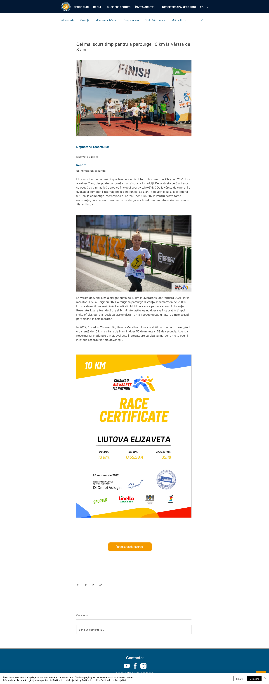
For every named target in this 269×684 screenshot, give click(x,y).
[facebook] (135, 666)
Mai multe (177, 20)
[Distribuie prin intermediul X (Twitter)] (85, 584)
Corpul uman (131, 20)
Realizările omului (155, 20)
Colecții (84, 20)
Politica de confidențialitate (114, 680)
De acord (254, 678)
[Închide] (265, 679)
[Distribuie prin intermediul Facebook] (77, 584)
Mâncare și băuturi (106, 20)
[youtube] (127, 666)
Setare (239, 678)
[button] (202, 20)
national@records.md (139, 673)
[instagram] (143, 666)
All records (67, 20)
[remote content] (134, 546)
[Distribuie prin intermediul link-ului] (100, 584)
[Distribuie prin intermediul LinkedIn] (93, 584)
